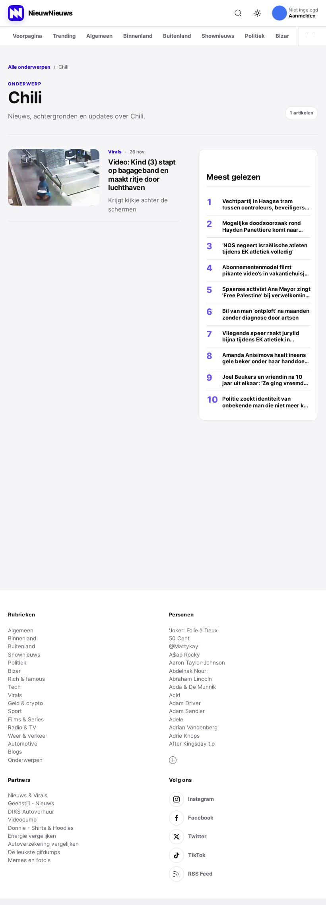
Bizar (282, 36)
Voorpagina (27, 36)
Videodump (22, 819)
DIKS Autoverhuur (31, 811)
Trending (64, 36)
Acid (174, 695)
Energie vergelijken (32, 836)
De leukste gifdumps (34, 852)
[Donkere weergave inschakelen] (257, 13)
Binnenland (137, 36)
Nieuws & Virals (27, 795)
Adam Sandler (187, 711)
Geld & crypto (25, 703)
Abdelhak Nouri (188, 671)
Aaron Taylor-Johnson (197, 662)
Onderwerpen (25, 760)
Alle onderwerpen (29, 67)
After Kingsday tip (192, 743)
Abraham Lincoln (190, 679)
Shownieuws (218, 36)
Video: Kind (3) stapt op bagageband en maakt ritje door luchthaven (142, 174)
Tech (14, 687)
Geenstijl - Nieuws (31, 803)
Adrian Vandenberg (193, 727)
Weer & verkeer (27, 736)
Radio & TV (22, 727)
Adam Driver (185, 703)
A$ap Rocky (184, 654)
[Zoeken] (238, 13)
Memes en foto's (29, 860)
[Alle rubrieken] (310, 36)
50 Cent (179, 638)
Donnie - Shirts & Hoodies (41, 828)
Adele (176, 719)
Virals (114, 152)
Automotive (22, 743)
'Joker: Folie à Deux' (194, 630)
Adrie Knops (184, 736)
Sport (15, 711)
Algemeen (99, 36)
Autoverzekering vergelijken (43, 844)
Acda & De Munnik (192, 687)
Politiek (255, 36)
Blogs (15, 751)
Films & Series (26, 719)
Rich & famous (26, 679)
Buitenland (177, 36)
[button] (173, 760)
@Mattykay (183, 646)
